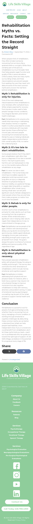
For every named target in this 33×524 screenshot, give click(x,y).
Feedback (16, 402)
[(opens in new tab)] (16, 465)
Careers (16, 405)
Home (19, 10)
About (24, 10)
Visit (28, 13)
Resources (14, 13)
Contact (23, 13)
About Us (16, 399)
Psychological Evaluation (16, 449)
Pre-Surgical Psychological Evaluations (16, 457)
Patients (10, 17)
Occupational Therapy (16, 432)
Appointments (21, 17)
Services (6, 13)
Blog (16, 418)
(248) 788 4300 (10, 10)
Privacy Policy (20, 520)
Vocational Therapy (16, 435)
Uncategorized (14, 359)
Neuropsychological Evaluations (16, 452)
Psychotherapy (16, 429)
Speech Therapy (16, 438)
